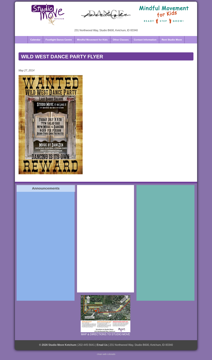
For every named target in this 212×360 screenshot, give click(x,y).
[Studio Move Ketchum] (48, 14)
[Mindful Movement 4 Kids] (164, 14)
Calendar (35, 39)
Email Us (102, 344)
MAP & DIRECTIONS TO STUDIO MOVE (105, 334)
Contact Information (145, 39)
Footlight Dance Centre (59, 39)
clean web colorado (106, 354)
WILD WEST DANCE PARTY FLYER (62, 56)
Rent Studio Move (172, 39)
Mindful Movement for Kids (92, 39)
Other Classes (121, 39)
